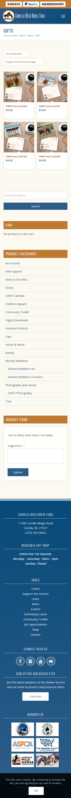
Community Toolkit (17, 312)
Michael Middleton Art (21, 369)
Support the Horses (36, 594)
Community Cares (35, 614)
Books (9, 287)
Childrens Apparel (16, 304)
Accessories (12, 263)
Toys (8, 401)
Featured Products (16, 328)
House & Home (15, 344)
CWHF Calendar (15, 296)
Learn (35, 599)
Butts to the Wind (16, 279)
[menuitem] (63, 16)
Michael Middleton (16, 361)
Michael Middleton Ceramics (25, 377)
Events (35, 609)
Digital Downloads (16, 320)
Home (35, 588)
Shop (35, 629)
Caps (8, 336)
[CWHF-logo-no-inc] (28, 16)
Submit (17, 472)
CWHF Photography (20, 393)
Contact (35, 634)
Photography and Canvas (20, 385)
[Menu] (63, 16)
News (35, 604)
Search (35, 206)
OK (36, 790)
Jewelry (9, 353)
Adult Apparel (13, 271)
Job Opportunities (35, 624)
